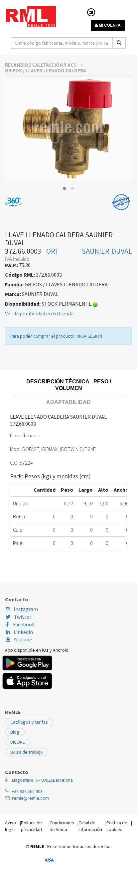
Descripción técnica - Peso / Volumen (68, 385)
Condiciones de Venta (62, 826)
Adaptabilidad (68, 402)
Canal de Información (90, 826)
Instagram (26, 609)
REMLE (37, 846)
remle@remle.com (30, 798)
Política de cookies (116, 826)
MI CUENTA (109, 25)
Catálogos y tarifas (29, 722)
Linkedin (23, 632)
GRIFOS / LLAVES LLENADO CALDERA (45, 70)
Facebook (23, 624)
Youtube (23, 639)
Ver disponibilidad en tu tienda (39, 313)
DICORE (17, 742)
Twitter (22, 616)
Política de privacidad (31, 826)
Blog (14, 732)
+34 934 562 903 (27, 791)
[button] (64, 188)
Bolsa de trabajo (26, 752)
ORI (51, 251)
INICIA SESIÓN (88, 336)
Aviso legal (10, 826)
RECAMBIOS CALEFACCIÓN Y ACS (41, 65)
